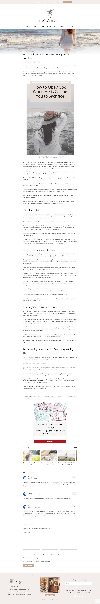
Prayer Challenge (45, 26)
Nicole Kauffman (27, 62)
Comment (27, 532)
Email (44, 551)
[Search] (90, 584)
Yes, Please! (50, 441)
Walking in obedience (29, 357)
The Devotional (70, 590)
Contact (78, 592)
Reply (75, 477)
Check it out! (67, 2)
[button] (76, 447)
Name (26, 551)
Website (63, 551)
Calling (25, 51)
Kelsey (30, 477)
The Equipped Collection (83, 588)
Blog (55, 26)
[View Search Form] (92, 26)
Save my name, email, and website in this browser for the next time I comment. (44, 554)
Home (28, 26)
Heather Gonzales (33, 506)
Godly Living (31, 51)
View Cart (71, 26)
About (62, 26)
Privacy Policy (34, 558)
